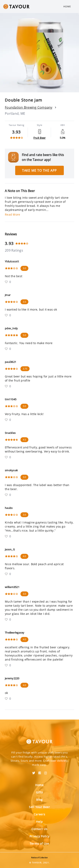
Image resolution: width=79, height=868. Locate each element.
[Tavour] (39, 739)
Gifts (39, 792)
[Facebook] (40, 771)
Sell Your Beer (39, 807)
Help (39, 821)
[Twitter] (34, 771)
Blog (39, 799)
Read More (12, 214)
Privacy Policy (40, 836)
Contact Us (40, 829)
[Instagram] (46, 771)
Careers (39, 814)
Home (67, 6)
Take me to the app (39, 170)
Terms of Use (39, 843)
